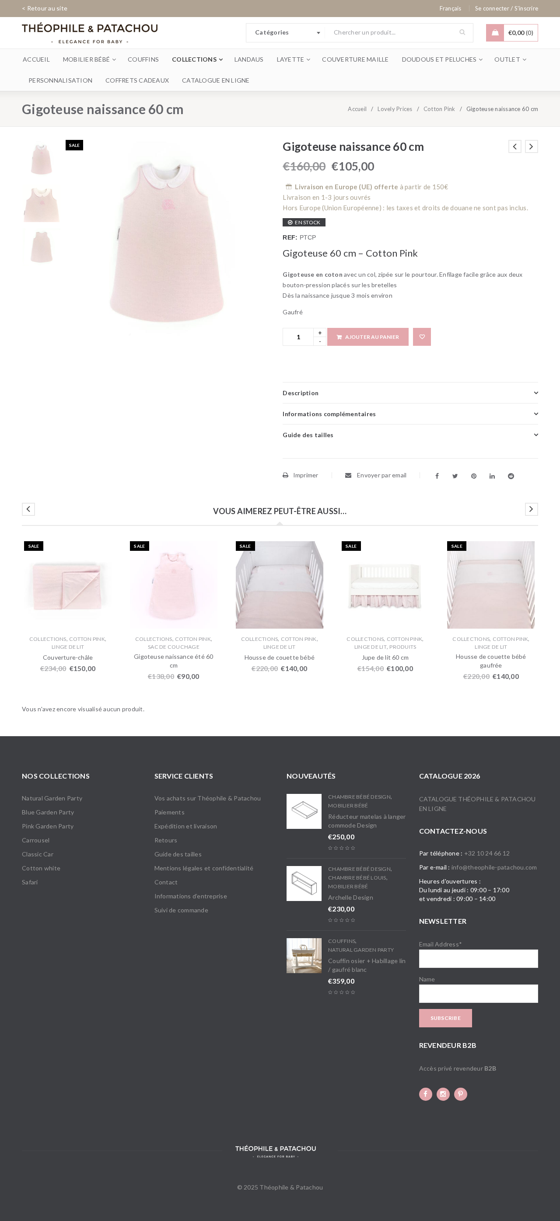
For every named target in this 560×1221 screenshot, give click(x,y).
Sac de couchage (174, 647)
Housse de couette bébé (280, 657)
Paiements (169, 812)
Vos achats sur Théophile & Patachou (207, 798)
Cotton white (41, 868)
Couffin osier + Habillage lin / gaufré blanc (367, 965)
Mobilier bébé (348, 805)
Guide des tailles (178, 854)
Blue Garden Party (48, 812)
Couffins (341, 941)
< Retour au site (44, 8)
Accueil (357, 108)
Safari (30, 882)
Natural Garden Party (52, 798)
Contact (166, 882)
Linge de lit (68, 647)
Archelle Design (350, 897)
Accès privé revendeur (457, 1068)
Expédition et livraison (185, 826)
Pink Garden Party (48, 826)
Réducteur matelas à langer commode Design (367, 821)
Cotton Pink (439, 108)
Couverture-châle (68, 657)
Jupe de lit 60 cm (385, 657)
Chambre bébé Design (359, 796)
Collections (47, 639)
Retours (166, 840)
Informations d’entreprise (190, 896)
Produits (402, 647)
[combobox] (285, 33)
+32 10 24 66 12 (487, 853)
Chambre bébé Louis (357, 877)
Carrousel (35, 840)
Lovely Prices (395, 108)
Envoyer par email (381, 475)
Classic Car (37, 854)
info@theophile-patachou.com (494, 867)
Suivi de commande (181, 910)
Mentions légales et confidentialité (204, 868)
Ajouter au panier (372, 337)
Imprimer (305, 475)
